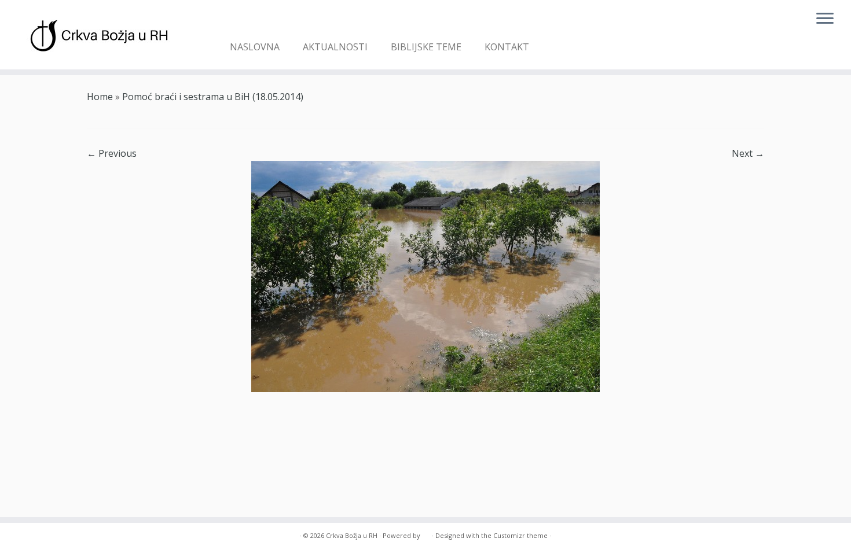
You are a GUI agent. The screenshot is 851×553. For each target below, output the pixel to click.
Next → (748, 153)
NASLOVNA (255, 46)
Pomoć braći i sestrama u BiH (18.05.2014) (212, 96)
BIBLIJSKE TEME (426, 46)
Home (100, 96)
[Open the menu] (825, 19)
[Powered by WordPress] (426, 533)
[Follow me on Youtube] (271, 21)
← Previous (112, 153)
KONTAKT (507, 46)
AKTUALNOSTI (335, 46)
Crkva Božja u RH (351, 535)
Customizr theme (520, 535)
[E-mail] (238, 21)
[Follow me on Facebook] (255, 21)
